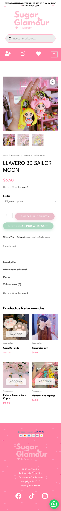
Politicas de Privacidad (30, 473)
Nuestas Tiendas (30, 469)
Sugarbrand (9, 246)
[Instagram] (45, 496)
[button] (52, 82)
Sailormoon (44, 237)
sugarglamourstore (31, 486)
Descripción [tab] (9, 262)
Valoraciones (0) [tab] (12, 284)
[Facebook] (18, 496)
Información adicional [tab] (15, 270)
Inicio (5, 156)
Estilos (6, 196)
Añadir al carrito (35, 216)
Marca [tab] (6, 277)
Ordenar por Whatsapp (29, 225)
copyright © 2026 (30, 481)
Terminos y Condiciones (31, 477)
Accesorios (15, 156)
